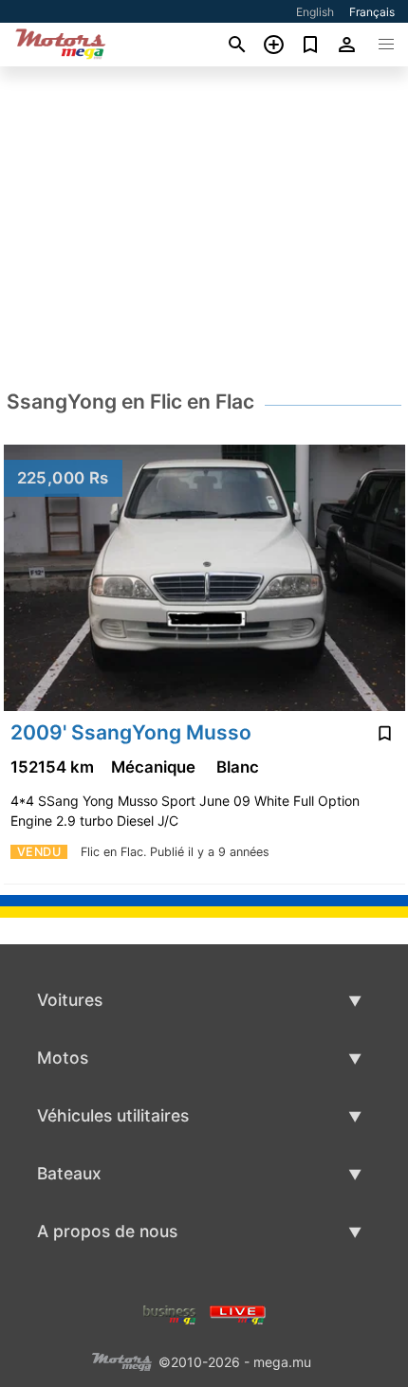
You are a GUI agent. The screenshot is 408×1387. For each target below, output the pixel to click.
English (315, 12)
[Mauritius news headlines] (238, 1313)
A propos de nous (107, 1231)
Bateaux (69, 1173)
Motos (62, 1058)
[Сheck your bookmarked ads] (310, 44)
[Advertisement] (204, 226)
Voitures (69, 1000)
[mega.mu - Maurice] (121, 1361)
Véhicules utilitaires (113, 1115)
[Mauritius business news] (169, 1313)
